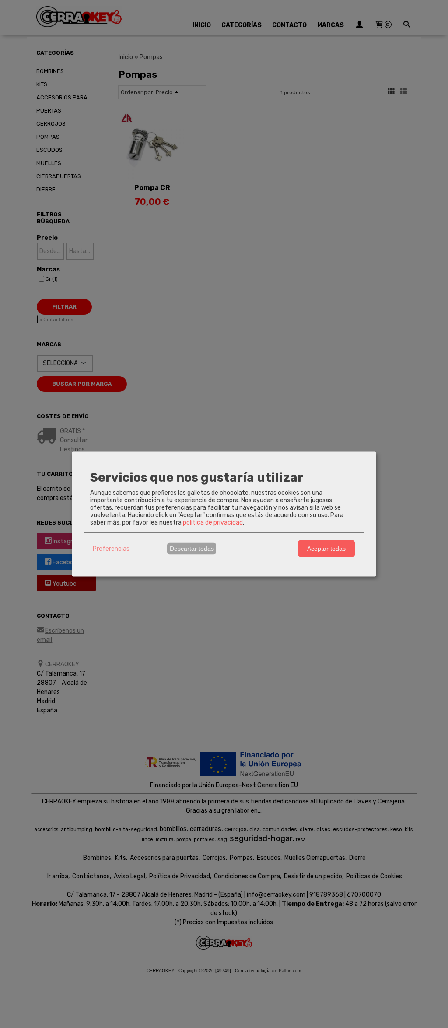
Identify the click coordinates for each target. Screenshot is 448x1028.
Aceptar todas (326, 548)
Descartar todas (192, 548)
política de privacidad (213, 522)
